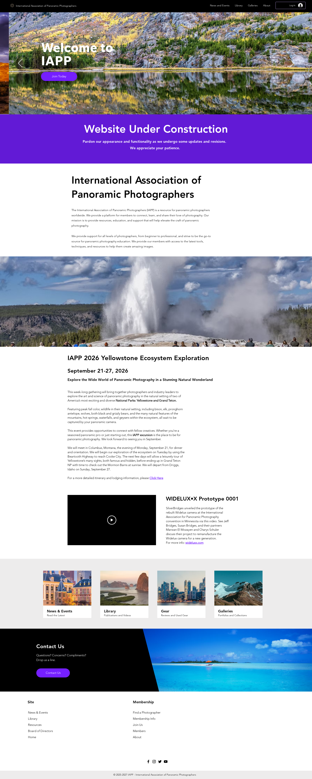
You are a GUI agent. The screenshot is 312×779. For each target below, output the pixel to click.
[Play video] (111, 520)
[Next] (291, 63)
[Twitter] (160, 761)
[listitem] (70, 595)
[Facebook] (148, 761)
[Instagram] (154, 761)
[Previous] (20, 63)
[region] (209, 93)
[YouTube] (165, 761)
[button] (219, 5)
